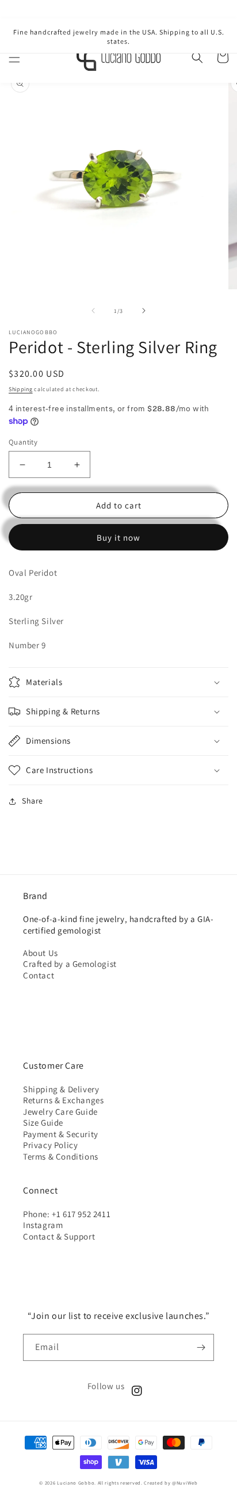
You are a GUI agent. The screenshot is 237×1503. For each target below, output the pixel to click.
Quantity (23, 442)
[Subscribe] (200, 1347)
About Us (40, 952)
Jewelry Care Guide (60, 1111)
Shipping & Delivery (61, 1089)
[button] (14, 57)
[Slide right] (143, 310)
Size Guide (43, 1122)
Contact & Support (59, 1236)
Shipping (21, 389)
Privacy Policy (50, 1144)
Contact (38, 975)
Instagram (43, 1224)
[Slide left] (93, 310)
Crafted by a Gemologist (70, 963)
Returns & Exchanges (63, 1100)
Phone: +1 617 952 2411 (66, 1213)
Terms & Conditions (60, 1156)
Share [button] (32, 801)
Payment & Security (60, 1134)
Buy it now (118, 537)
